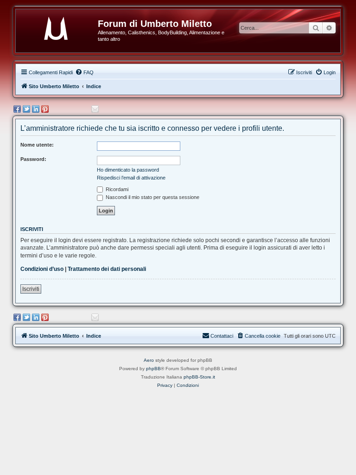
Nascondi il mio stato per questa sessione (151, 197)
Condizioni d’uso (42, 269)
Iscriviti (30, 289)
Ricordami (116, 189)
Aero (149, 360)
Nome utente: (37, 145)
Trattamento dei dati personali (107, 269)
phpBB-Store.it (199, 376)
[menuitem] (84, 72)
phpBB (153, 368)
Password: (33, 159)
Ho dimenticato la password (128, 170)
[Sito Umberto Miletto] (60, 26)
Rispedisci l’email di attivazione (131, 177)
